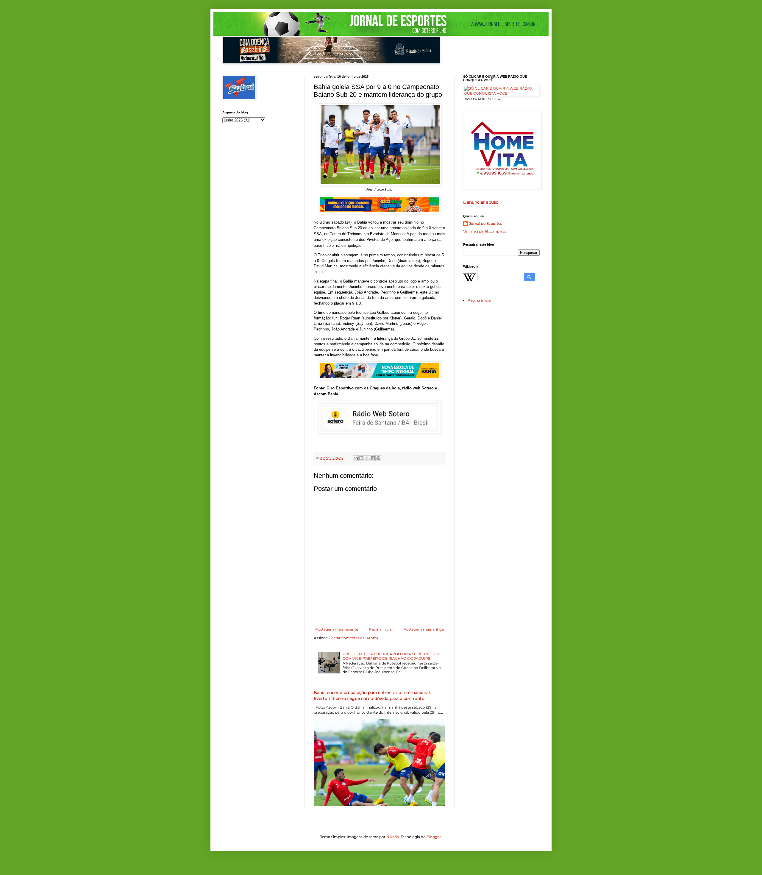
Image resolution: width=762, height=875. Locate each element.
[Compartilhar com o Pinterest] (378, 458)
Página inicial (381, 629)
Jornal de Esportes (485, 223)
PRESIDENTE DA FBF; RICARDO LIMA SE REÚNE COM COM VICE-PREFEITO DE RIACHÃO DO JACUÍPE (392, 656)
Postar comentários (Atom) (353, 638)
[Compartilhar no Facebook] (373, 458)
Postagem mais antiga (423, 629)
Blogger (434, 837)
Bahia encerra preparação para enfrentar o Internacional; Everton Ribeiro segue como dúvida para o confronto (372, 695)
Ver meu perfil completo (484, 231)
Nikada (392, 837)
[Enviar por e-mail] (356, 458)
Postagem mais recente (336, 629)
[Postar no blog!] (361, 458)
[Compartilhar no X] (367, 458)
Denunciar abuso (481, 202)
